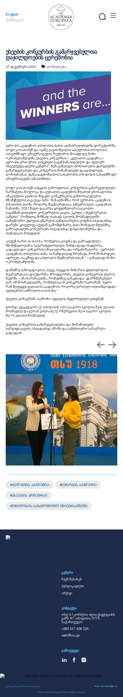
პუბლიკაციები (72, 586)
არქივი (66, 593)
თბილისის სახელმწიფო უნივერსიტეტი (50, 505)
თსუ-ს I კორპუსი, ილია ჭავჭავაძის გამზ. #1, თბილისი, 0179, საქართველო (88, 618)
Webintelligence (110, 686)
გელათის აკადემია (30, 484)
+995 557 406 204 (75, 629)
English (12, 14)
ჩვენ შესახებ (71, 579)
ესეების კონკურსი (29, 495)
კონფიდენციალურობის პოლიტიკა (23, 686)
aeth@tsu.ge (70, 635)
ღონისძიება (56, 66)
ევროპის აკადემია (79, 484)
